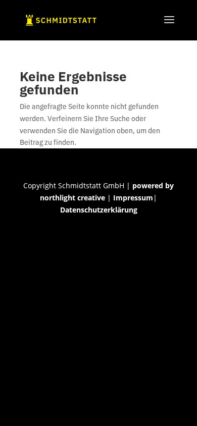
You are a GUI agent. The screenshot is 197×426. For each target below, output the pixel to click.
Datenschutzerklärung (98, 210)
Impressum (133, 197)
